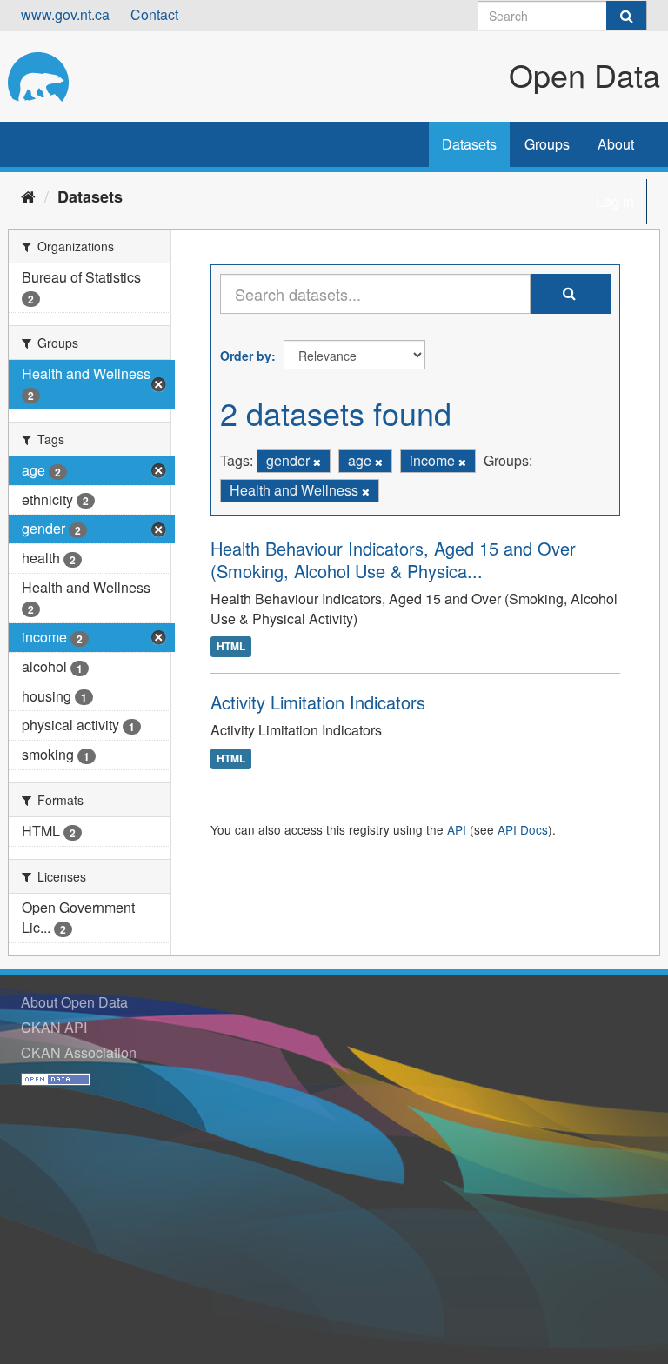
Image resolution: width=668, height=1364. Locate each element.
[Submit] (626, 15)
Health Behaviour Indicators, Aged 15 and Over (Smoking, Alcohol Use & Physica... (393, 559)
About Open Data (74, 1002)
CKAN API (54, 1027)
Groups (547, 144)
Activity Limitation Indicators (317, 702)
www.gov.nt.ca (65, 14)
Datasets (469, 144)
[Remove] (317, 462)
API (456, 829)
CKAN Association (79, 1052)
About (616, 144)
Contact (154, 14)
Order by (245, 355)
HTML (231, 647)
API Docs (523, 829)
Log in (615, 201)
